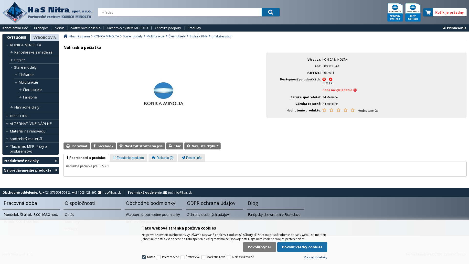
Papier (19, 59)
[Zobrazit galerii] (164, 110)
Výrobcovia (44, 37)
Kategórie (16, 37)
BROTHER (19, 115)
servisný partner (395, 12)
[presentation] (86, 158)
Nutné (151, 257)
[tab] (86, 158)
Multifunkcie (28, 82)
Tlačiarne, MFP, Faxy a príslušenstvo (28, 149)
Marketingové (216, 257)
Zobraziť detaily (315, 257)
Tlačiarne (26, 74)
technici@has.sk (180, 192)
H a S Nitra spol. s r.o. (47, 12)
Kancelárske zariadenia (33, 52)
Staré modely (25, 67)
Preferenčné (170, 257)
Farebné (30, 97)
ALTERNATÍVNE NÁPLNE (31, 123)
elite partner (413, 12)
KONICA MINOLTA (25, 44)
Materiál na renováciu (27, 131)
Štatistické (193, 257)
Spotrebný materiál (26, 138)
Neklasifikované (243, 257)
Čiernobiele (32, 89)
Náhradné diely (26, 107)
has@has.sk (112, 192)
